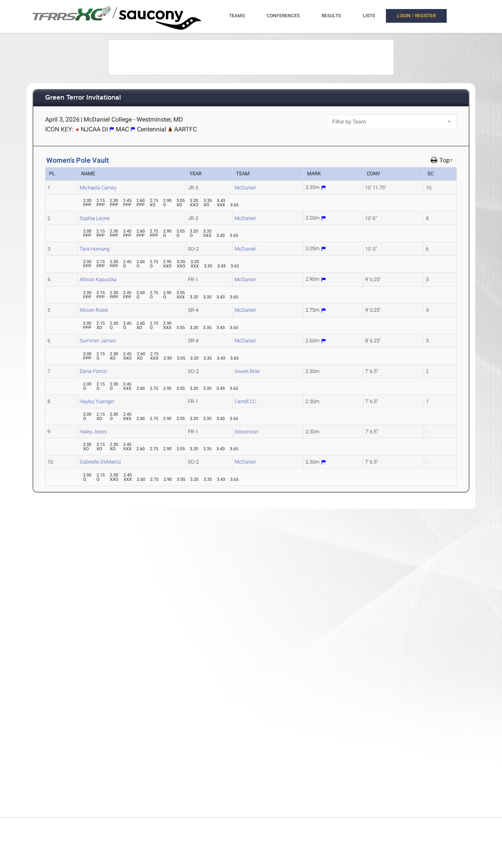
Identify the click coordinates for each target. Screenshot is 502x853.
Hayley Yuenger (97, 401)
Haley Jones (93, 432)
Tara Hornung (94, 249)
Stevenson (246, 432)
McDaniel (245, 188)
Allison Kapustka (98, 279)
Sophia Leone (95, 218)
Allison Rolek (94, 310)
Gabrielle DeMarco (100, 462)
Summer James (98, 341)
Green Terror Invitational (83, 97)
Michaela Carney (98, 188)
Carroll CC (245, 401)
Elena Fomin (93, 371)
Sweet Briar (247, 371)
